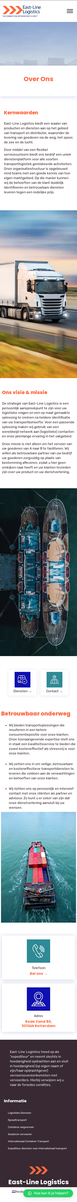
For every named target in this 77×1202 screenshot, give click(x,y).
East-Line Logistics (38, 1182)
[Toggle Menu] (70, 11)
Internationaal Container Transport (28, 1141)
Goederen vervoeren (20, 1134)
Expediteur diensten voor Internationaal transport (37, 1148)
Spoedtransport (17, 1119)
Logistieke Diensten (19, 1112)
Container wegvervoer (21, 1127)
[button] (48, 1193)
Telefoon (38, 968)
